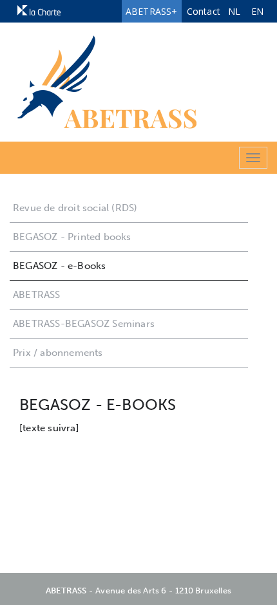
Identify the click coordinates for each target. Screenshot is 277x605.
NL (234, 11)
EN (257, 11)
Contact (203, 11)
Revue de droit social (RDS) (75, 208)
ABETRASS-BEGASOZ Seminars (84, 324)
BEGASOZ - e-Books (59, 266)
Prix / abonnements (58, 352)
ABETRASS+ (152, 11)
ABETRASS (37, 295)
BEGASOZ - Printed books (72, 237)
